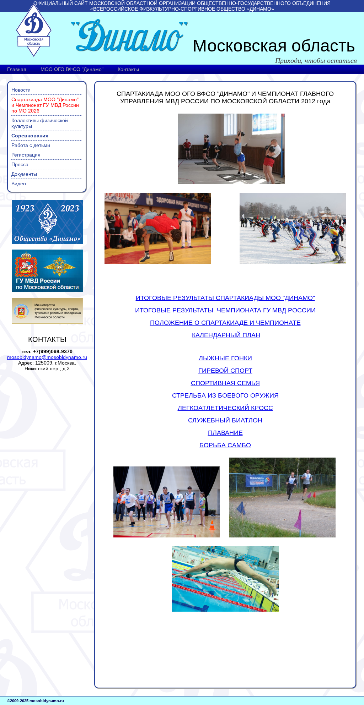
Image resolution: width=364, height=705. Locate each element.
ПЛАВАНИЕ (225, 432)
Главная (16, 69)
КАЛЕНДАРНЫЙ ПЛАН (226, 335)
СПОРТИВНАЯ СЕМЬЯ (225, 383)
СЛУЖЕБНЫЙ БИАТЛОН (225, 420)
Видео (18, 183)
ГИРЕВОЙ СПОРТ (225, 370)
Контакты (128, 69)
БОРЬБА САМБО (225, 445)
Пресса (19, 164)
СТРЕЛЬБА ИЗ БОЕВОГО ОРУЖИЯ (225, 395)
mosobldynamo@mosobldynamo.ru (47, 357)
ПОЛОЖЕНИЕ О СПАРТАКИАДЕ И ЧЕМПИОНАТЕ (225, 322)
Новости (21, 90)
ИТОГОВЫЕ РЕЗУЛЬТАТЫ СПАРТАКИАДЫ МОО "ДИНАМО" (225, 297)
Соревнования (29, 135)
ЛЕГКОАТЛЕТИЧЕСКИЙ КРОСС (225, 407)
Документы (24, 174)
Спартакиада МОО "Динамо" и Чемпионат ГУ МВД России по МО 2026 (45, 105)
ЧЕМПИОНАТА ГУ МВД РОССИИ (225, 310)
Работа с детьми (30, 145)
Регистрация (26, 155)
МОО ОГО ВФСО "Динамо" (72, 69)
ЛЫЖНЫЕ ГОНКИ (225, 358)
